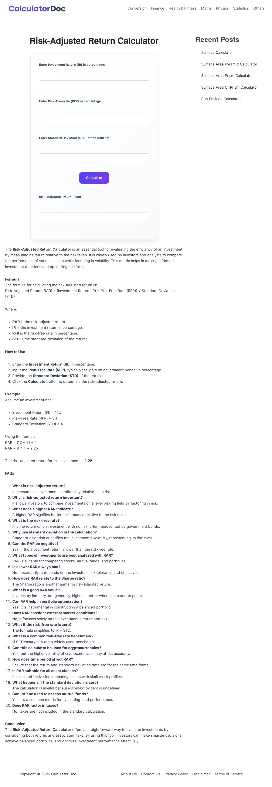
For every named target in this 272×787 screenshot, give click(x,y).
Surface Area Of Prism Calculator (229, 87)
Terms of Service (228, 774)
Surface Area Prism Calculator (227, 76)
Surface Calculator (217, 52)
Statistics (241, 8)
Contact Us (150, 774)
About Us (129, 774)
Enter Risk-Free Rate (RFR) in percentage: (70, 101)
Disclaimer (201, 774)
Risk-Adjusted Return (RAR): (60, 197)
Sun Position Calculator (221, 99)
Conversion (137, 8)
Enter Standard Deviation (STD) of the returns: (74, 138)
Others (259, 8)
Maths (206, 8)
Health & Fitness (183, 8)
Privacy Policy (176, 774)
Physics (222, 8)
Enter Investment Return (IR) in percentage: (72, 64)
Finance (157, 8)
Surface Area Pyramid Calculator (229, 64)
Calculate (94, 178)
